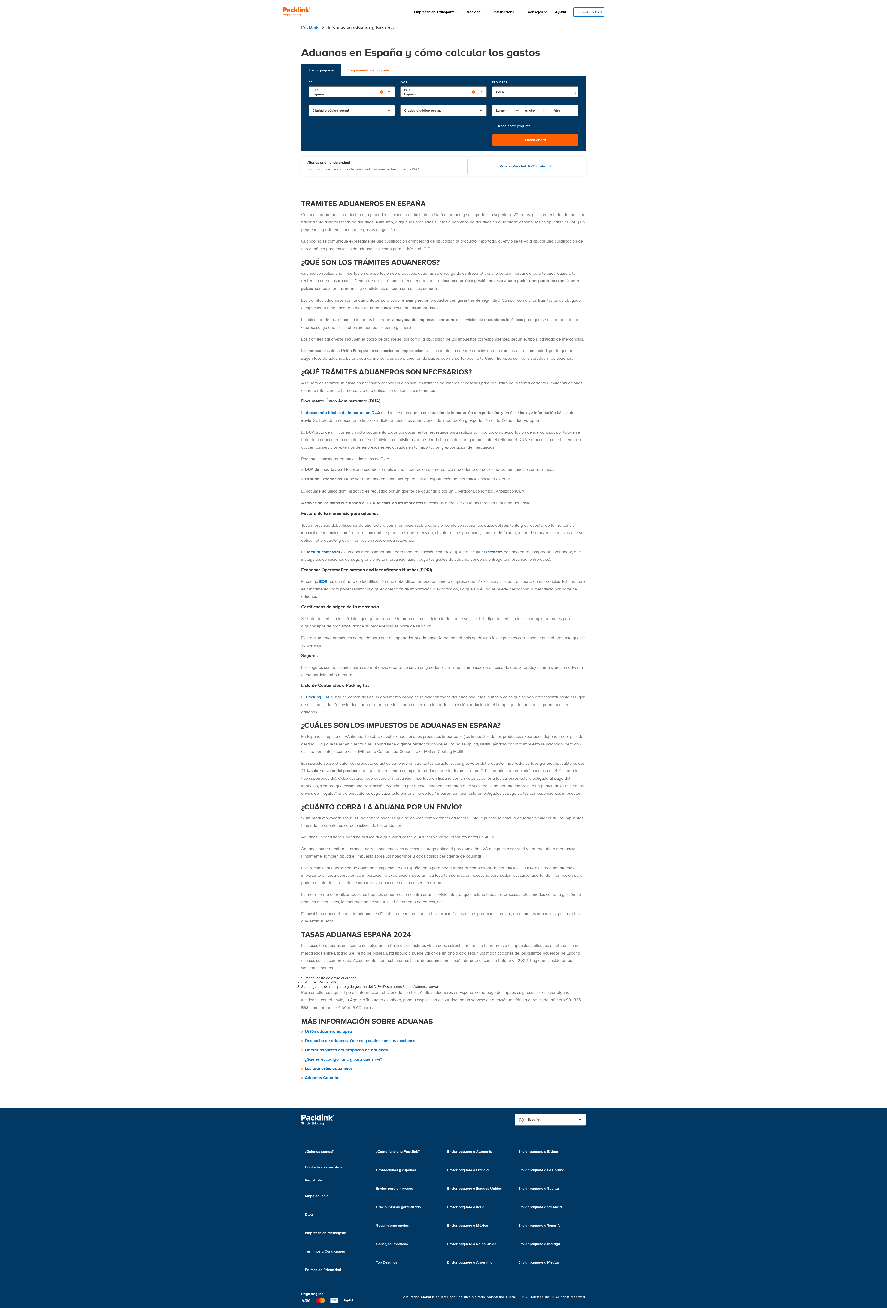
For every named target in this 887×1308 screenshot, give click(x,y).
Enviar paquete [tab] (321, 70)
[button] (436, 12)
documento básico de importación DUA (343, 412)
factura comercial (323, 552)
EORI (324, 581)
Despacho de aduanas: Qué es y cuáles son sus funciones (360, 1040)
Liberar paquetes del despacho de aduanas (346, 1050)
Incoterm (494, 552)
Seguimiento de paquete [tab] (368, 70)
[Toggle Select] (389, 92)
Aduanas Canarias (322, 1077)
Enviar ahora (535, 140)
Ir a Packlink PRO (589, 12)
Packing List (317, 697)
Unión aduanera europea (328, 1031)
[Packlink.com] (296, 12)
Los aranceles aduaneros (329, 1068)
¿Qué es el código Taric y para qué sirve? (343, 1059)
